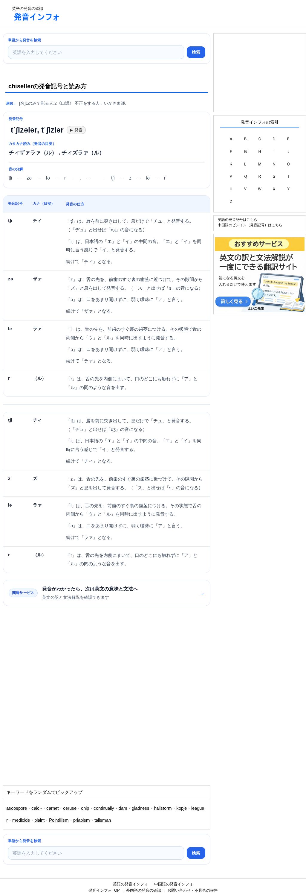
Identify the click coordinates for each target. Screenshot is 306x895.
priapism (81, 820)
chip (85, 808)
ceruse (69, 808)
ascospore (16, 808)
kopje (181, 808)
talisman (102, 820)
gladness (140, 808)
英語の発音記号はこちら (237, 219)
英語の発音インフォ (130, 884)
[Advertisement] (174, 13)
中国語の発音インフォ (173, 884)
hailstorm (163, 808)
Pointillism (59, 820)
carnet (52, 808)
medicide (21, 820)
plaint (39, 820)
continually (104, 808)
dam (123, 808)
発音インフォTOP (104, 890)
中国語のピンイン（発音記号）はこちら (250, 225)
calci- (36, 808)
